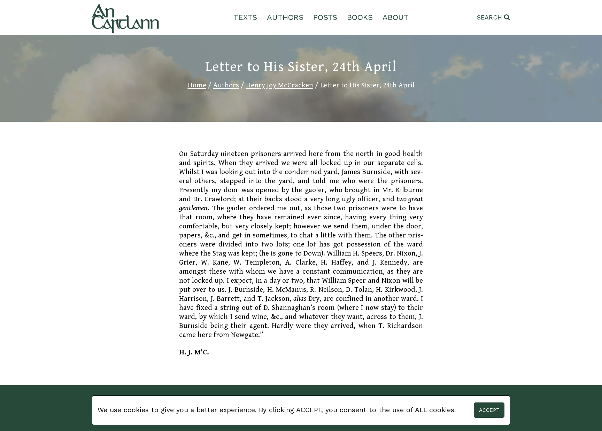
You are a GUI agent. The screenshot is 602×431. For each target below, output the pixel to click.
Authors (285, 17)
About (396, 17)
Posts (325, 17)
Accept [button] (489, 410)
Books (360, 17)
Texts (245, 17)
